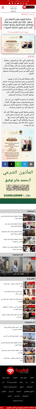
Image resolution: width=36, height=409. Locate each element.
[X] (11, 164)
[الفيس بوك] (12, 3)
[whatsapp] (18, 164)
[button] (3, 267)
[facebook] (5, 164)
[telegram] (24, 164)
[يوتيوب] (18, 3)
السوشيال (25, 396)
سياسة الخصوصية (18, 401)
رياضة (21, 382)
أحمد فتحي (31, 56)
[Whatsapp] (23, 3)
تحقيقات (15, 378)
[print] (31, 164)
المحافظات (23, 14)
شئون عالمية (6, 378)
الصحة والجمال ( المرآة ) (10, 387)
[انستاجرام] (20, 3)
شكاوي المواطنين (29, 391)
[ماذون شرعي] (18, 186)
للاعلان (9, 396)
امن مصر (11, 391)
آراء (3, 382)
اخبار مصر (17, 396)
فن (26, 382)
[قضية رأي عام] (28, 7)
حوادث (32, 382)
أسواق (22, 387)
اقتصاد (32, 378)
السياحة (19, 391)
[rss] (26, 3)
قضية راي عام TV (12, 382)
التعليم (4, 391)
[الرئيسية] (9, 3)
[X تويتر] (15, 3)
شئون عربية (23, 378)
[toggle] (2, 7)
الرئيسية (31, 14)
